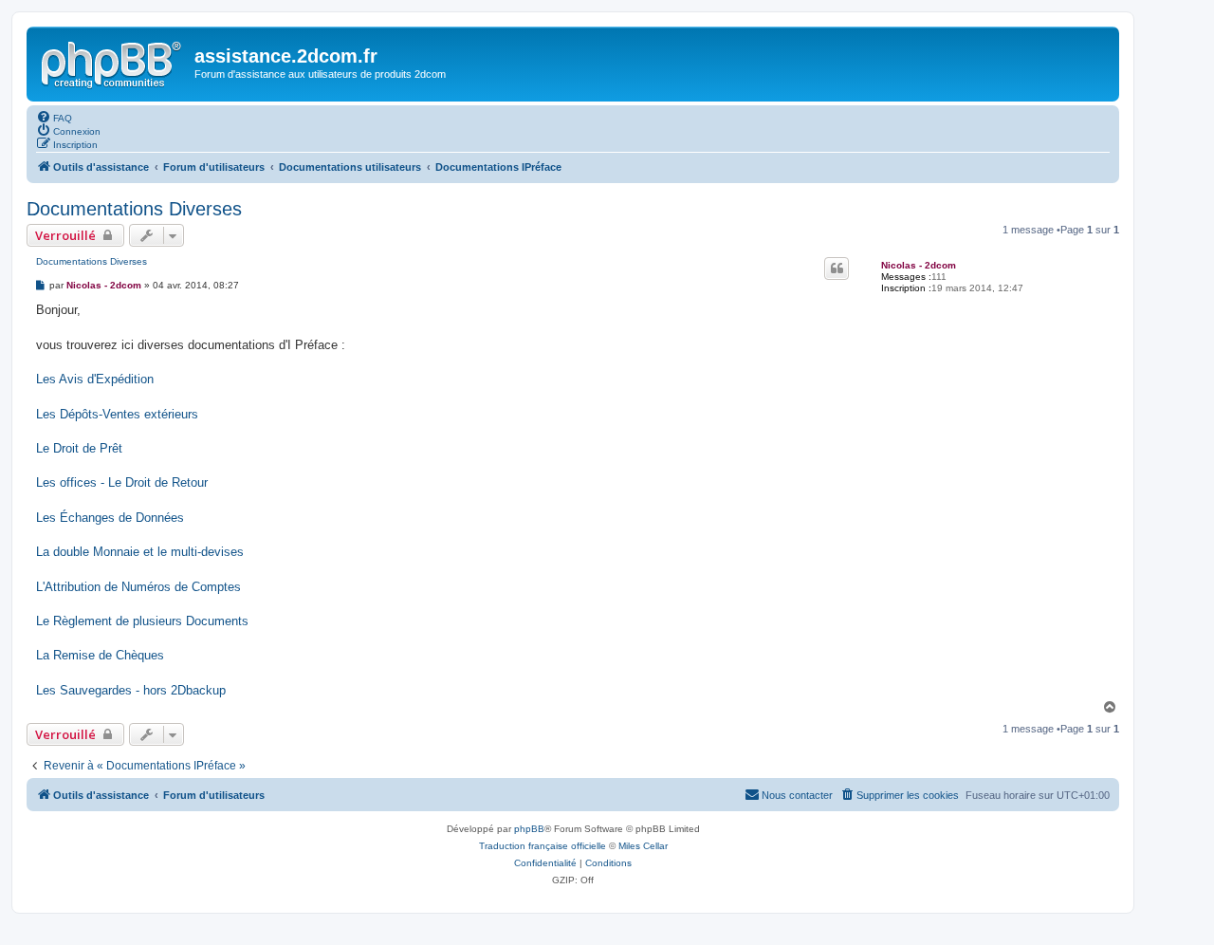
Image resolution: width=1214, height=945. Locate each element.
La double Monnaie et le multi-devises (140, 552)
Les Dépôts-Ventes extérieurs (117, 414)
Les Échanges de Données (110, 517)
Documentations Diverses (134, 208)
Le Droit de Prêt (79, 448)
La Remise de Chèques (100, 655)
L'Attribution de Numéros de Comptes (138, 587)
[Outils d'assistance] (112, 61)
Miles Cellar (643, 846)
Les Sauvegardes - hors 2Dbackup (131, 690)
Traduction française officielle (542, 846)
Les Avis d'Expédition (95, 379)
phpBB (529, 829)
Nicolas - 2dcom (918, 265)
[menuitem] (54, 116)
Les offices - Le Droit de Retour (122, 482)
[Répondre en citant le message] (836, 268)
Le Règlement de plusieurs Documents (142, 621)
